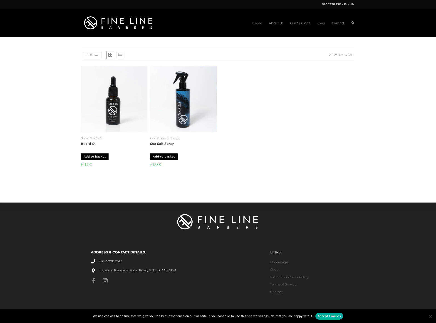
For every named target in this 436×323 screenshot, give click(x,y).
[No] (430, 316)
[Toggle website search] (353, 23)
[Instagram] (105, 280)
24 (345, 55)
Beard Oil (89, 144)
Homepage (279, 262)
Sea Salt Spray (162, 144)
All (351, 55)
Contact (276, 292)
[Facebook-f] (94, 280)
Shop (274, 270)
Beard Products (91, 138)
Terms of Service (283, 284)
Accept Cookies (329, 316)
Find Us (349, 4)
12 (340, 55)
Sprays (174, 138)
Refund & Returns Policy (289, 277)
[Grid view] (110, 55)
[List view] (120, 55)
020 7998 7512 (332, 4)
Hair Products (159, 138)
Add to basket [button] (95, 156)
